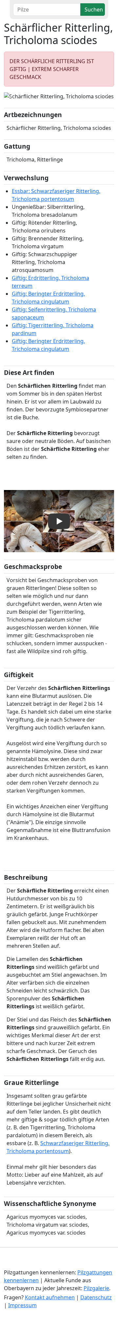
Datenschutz (96, 1297)
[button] (12, 96)
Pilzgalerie (96, 1288)
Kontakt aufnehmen (50, 1297)
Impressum (22, 1305)
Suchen (94, 9)
